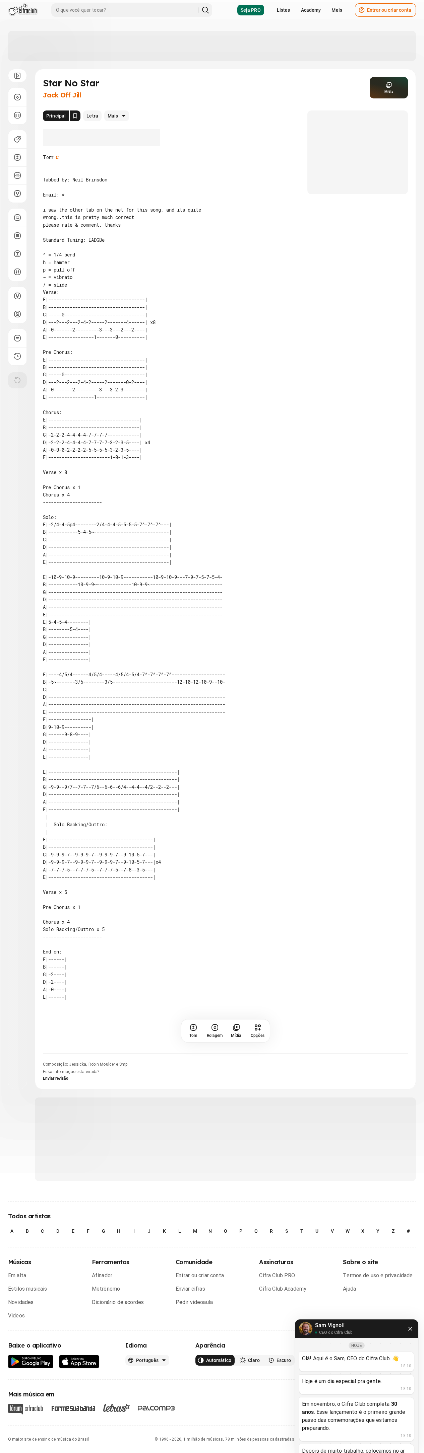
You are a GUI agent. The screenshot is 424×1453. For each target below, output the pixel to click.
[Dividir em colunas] (17, 115)
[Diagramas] (17, 236)
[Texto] (17, 254)
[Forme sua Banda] (73, 1407)
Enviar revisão (55, 1078)
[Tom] (17, 157)
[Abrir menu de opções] (17, 75)
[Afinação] (17, 193)
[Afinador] (17, 296)
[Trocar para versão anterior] (17, 356)
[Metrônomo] (17, 314)
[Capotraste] (17, 175)
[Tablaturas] (17, 218)
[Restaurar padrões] (17, 380)
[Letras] (116, 1408)
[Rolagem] (17, 97)
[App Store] (79, 1362)
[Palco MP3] (156, 1408)
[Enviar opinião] (17, 338)
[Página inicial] (23, 10)
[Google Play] (31, 1362)
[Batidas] (17, 272)
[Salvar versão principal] (75, 115)
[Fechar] (410, 1328)
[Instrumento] (17, 139)
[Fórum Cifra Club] (25, 1409)
